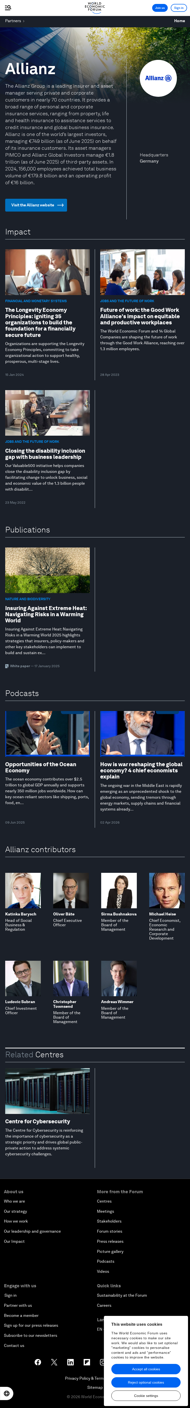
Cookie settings (146, 1396)
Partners (13, 20)
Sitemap (95, 1387)
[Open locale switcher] (6, 1393)
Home (179, 20)
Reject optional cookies (146, 1382)
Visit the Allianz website (32, 205)
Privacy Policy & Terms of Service (95, 1378)
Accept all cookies (146, 1369)
